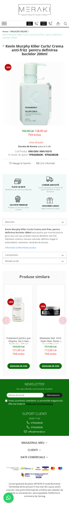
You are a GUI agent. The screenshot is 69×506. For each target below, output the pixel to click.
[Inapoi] (2, 46)
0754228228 (36, 422)
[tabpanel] (34, 94)
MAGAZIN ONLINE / (19, 31)
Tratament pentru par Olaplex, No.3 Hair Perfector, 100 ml (18, 340)
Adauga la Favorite (21, 163)
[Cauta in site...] (65, 23)
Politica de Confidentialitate (39, 403)
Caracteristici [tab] (11, 254)
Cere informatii (47, 163)
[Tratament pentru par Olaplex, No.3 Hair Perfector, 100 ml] (18, 309)
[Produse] (5, 24)
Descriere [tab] (9, 221)
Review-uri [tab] (12, 260)
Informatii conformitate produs (20, 247)
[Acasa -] (34, 10)
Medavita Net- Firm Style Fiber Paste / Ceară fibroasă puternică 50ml (50, 340)
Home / (6, 31)
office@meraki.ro (36, 431)
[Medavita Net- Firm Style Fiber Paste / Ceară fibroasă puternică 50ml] (50, 310)
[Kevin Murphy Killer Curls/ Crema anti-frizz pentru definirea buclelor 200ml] (34, 94)
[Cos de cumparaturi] (58, 23)
